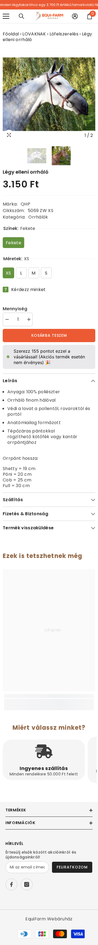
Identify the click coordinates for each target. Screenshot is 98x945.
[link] (49, 702)
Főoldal (11, 34)
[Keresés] (21, 16)
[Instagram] (27, 884)
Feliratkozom (72, 867)
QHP (25, 204)
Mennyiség (15, 309)
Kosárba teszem (49, 335)
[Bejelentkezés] (74, 16)
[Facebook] (11, 884)
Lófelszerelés (64, 34)
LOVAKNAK (34, 34)
